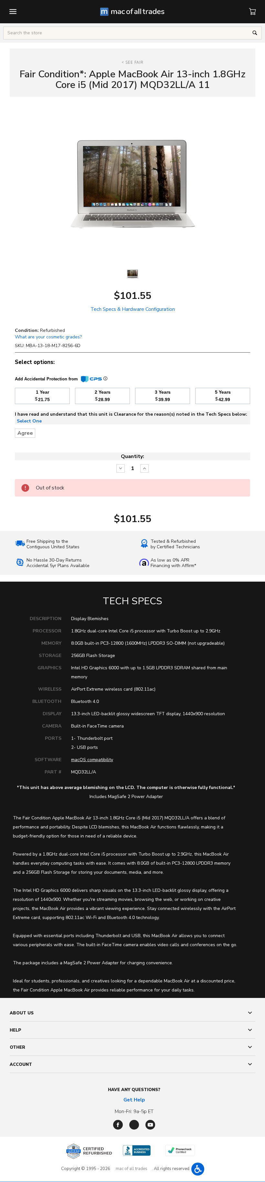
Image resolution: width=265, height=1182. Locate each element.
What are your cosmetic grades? (48, 337)
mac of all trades (131, 1169)
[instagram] (134, 1125)
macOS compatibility (92, 760)
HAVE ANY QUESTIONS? (134, 1090)
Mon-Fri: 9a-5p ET (134, 1111)
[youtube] (150, 1125)
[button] (197, 1169)
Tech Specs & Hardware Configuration (132, 309)
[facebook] (118, 1125)
